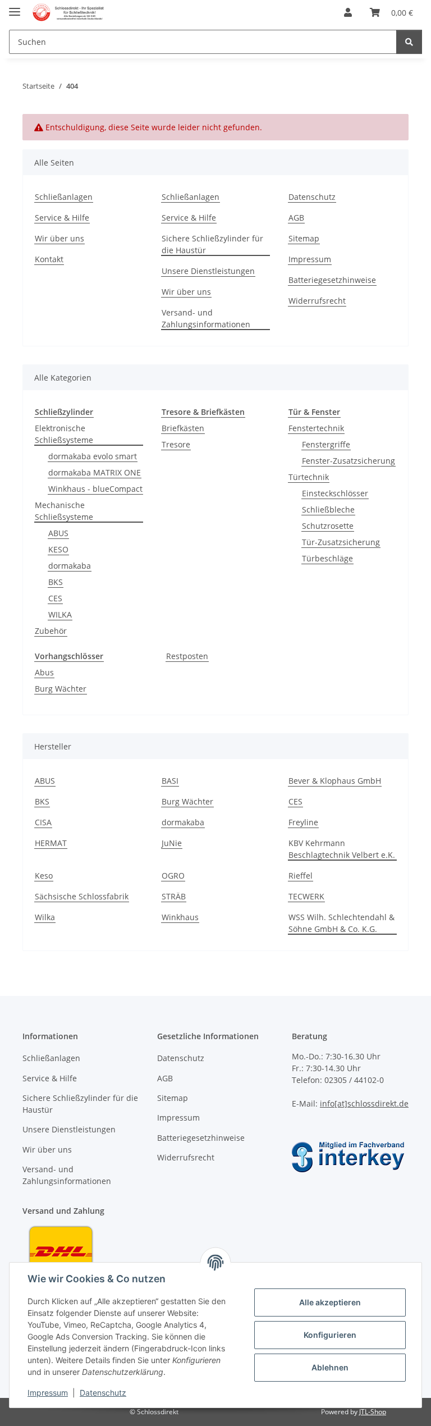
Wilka (45, 917)
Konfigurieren (330, 1335)
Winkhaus (180, 917)
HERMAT (51, 843)
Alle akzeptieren (330, 1302)
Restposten (187, 656)
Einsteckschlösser (335, 493)
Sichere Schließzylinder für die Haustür (212, 244)
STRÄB (174, 896)
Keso (44, 875)
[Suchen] (409, 42)
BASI (170, 780)
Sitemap (303, 238)
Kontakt (49, 259)
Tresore (176, 444)
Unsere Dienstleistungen (208, 271)
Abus (44, 672)
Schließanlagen (64, 196)
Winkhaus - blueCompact (95, 488)
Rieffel (300, 875)
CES (55, 598)
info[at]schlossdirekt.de (364, 1103)
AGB (296, 217)
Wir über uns (59, 238)
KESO (58, 549)
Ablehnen (330, 1367)
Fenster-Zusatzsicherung (348, 460)
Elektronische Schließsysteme (64, 434)
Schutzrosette (328, 525)
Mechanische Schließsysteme (64, 511)
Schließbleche (328, 509)
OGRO (173, 875)
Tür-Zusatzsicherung (341, 542)
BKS (55, 582)
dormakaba (69, 565)
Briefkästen (183, 428)
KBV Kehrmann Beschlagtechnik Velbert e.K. (341, 849)
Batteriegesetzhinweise (332, 280)
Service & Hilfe (62, 217)
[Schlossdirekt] (68, 12)
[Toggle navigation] (14, 7)
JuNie (172, 843)
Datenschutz (103, 1392)
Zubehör (51, 630)
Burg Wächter (60, 688)
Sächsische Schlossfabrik (82, 896)
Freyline (303, 822)
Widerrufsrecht (317, 300)
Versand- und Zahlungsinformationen (206, 318)
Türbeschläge (327, 558)
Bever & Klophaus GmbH (334, 780)
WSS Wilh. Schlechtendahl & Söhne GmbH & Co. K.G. (341, 923)
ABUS (58, 533)
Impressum (47, 1392)
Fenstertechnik (316, 428)
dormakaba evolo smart (92, 456)
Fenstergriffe (326, 444)
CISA (43, 822)
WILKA (60, 614)
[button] (348, 12)
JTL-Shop (372, 1411)
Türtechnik (308, 477)
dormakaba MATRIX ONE (94, 472)
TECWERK (306, 896)
